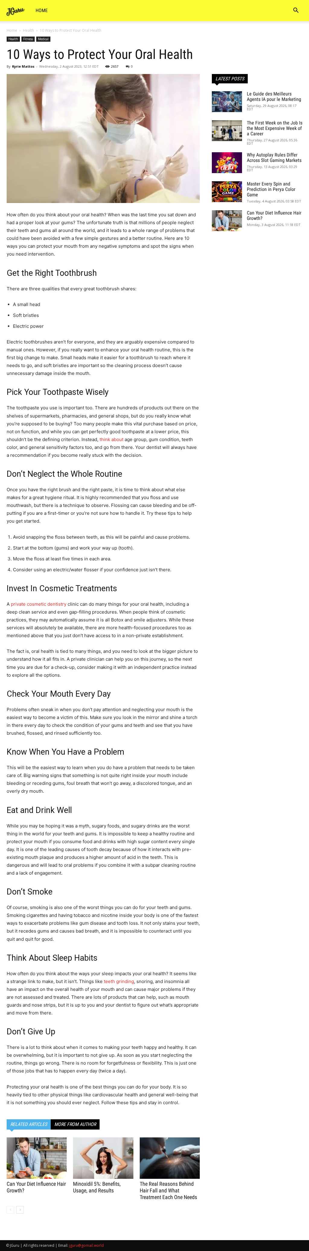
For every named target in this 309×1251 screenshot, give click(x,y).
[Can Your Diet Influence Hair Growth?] (37, 1158)
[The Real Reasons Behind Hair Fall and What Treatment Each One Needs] (170, 1158)
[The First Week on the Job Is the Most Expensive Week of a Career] (227, 130)
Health (28, 30)
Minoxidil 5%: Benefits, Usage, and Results (97, 1187)
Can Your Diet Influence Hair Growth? (274, 215)
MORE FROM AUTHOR (75, 1124)
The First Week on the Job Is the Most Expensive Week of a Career (274, 128)
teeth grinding (119, 981)
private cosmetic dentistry (38, 604)
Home (42, 10)
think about (111, 439)
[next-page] (20, 1210)
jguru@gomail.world (86, 1245)
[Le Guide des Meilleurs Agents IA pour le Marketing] (227, 101)
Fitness (28, 39)
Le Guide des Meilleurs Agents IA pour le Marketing (274, 96)
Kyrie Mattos (23, 66)
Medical (43, 39)
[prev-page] (10, 1210)
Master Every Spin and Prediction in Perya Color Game (271, 189)
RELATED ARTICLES (28, 1124)
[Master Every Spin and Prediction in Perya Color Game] (227, 191)
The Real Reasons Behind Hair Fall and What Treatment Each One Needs (168, 1190)
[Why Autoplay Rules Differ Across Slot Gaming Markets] (227, 162)
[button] (295, 11)
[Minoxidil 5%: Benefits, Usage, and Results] (103, 1158)
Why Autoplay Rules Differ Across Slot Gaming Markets (274, 157)
